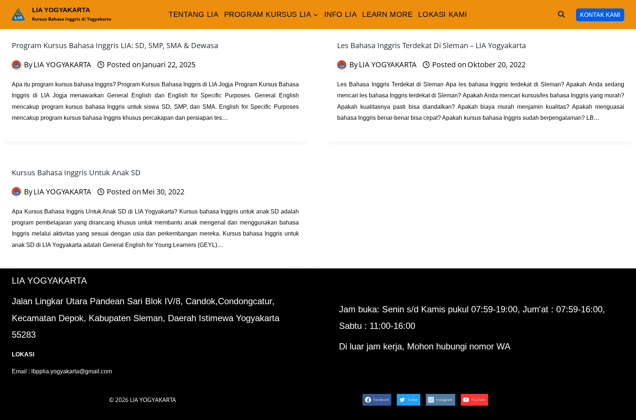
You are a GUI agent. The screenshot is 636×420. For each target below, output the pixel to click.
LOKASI (23, 354)
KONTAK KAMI (600, 15)
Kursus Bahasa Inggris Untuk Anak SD (76, 172)
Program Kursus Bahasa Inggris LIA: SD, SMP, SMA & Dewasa (115, 45)
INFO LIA (340, 14)
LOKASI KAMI (442, 14)
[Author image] (16, 64)
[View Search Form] (561, 14)
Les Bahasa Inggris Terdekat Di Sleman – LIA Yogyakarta (431, 45)
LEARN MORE (387, 14)
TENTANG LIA (194, 14)
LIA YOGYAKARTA (62, 64)
